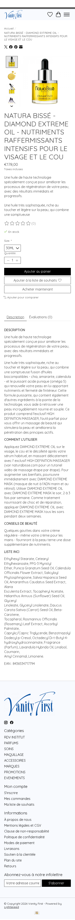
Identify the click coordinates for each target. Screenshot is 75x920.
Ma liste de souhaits (19, 804)
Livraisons (11, 849)
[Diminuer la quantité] (8, 260)
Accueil (9, 28)
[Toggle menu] (66, 14)
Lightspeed (11, 907)
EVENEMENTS (14, 778)
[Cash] (36, 913)
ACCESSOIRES (15, 760)
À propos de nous (17, 820)
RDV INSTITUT (14, 737)
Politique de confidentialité (24, 837)
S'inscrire (11, 793)
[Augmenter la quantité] (17, 260)
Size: (8, 240)
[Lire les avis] (17, 223)
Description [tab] (15, 317)
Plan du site (13, 860)
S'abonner (56, 883)
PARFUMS (11, 743)
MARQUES (11, 766)
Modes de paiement (19, 843)
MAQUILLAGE (14, 755)
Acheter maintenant (37, 289)
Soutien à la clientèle (19, 854)
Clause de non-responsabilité (26, 831)
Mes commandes (17, 799)
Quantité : (10, 253)
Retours (10, 866)
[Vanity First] (13, 14)
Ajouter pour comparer (23, 297)
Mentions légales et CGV (22, 825)
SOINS (9, 749)
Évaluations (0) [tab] (40, 317)
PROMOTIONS (14, 772)
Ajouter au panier (37, 271)
